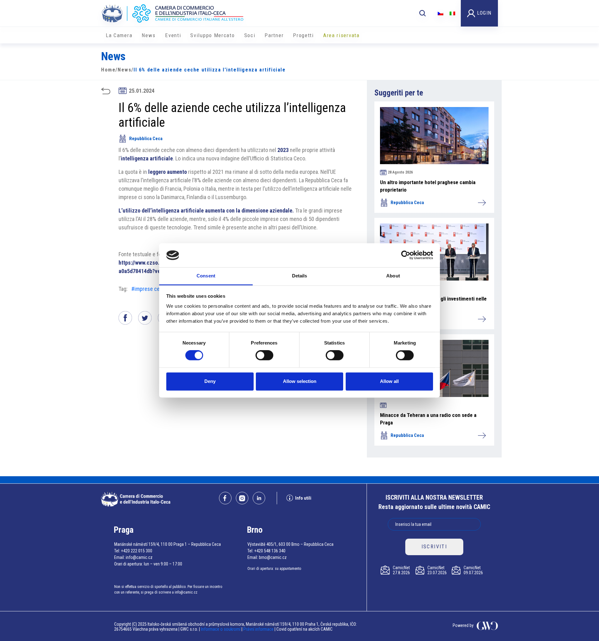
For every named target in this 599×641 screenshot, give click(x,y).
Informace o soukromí (221, 629)
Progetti (303, 35)
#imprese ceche (149, 289)
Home (108, 70)
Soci (250, 35)
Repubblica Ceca (146, 138)
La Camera (119, 35)
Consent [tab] (206, 275)
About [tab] (393, 275)
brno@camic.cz (273, 557)
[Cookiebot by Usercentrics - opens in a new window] (405, 255)
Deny (210, 381)
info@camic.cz (139, 557)
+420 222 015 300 (136, 550)
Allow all (389, 381)
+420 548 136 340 (269, 550)
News (149, 35)
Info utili (303, 498)
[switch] (264, 355)
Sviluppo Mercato (212, 35)
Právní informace (258, 629)
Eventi (173, 35)
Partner (274, 35)
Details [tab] (299, 275)
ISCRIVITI (434, 547)
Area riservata (341, 35)
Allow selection (299, 381)
